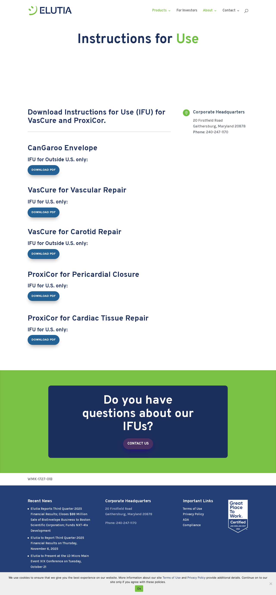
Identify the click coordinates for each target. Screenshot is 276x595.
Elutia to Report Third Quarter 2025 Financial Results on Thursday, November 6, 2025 (57, 543)
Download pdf (43, 170)
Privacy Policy (193, 514)
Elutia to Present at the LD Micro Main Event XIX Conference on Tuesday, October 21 (60, 561)
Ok (139, 588)
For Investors (187, 11)
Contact (229, 11)
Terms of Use (192, 509)
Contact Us (138, 444)
